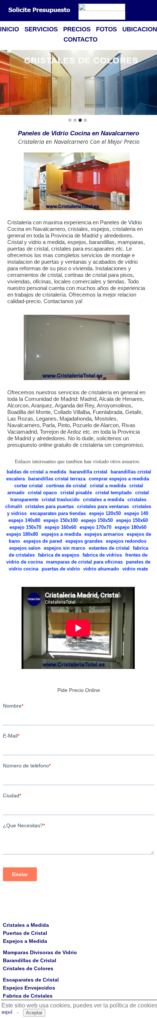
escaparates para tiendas (58, 513)
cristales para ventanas (103, 506)
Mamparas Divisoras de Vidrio (40, 952)
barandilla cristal (88, 472)
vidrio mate (135, 569)
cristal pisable (76, 492)
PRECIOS (77, 29)
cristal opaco (42, 492)
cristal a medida (108, 485)
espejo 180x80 (22, 534)
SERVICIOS (41, 29)
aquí (6, 1012)
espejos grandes (84, 541)
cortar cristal (28, 485)
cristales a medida (103, 499)
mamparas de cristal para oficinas (84, 562)
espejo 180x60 (130, 527)
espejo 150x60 (132, 520)
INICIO (9, 29)
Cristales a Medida (26, 925)
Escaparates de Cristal (31, 980)
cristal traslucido (61, 499)
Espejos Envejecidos (29, 988)
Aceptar (34, 1012)
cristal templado (113, 492)
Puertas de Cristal (25, 933)
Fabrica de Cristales (28, 996)
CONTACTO (80, 39)
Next (150, 83)
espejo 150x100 (60, 520)
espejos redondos (126, 541)
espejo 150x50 (97, 520)
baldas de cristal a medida (36, 472)
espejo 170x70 (95, 527)
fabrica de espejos (58, 555)
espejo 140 (136, 513)
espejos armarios (103, 534)
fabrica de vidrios (102, 555)
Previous (7, 83)
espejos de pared (42, 541)
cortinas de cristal (66, 485)
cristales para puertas (49, 506)
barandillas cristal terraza (56, 478)
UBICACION (139, 29)
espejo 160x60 (60, 527)
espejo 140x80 (24, 520)
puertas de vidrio (61, 569)
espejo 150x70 (25, 527)
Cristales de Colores (28, 968)
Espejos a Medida (25, 941)
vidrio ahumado (101, 569)
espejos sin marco (64, 548)
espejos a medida (61, 534)
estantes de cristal (109, 548)
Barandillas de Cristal (29, 960)
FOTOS (106, 29)
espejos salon (25, 548)
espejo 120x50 (105, 513)
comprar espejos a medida (119, 478)
